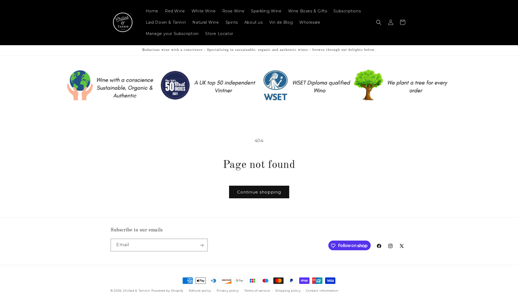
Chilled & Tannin (136, 291)
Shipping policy (288, 290)
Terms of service (257, 290)
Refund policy (200, 290)
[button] (379, 22)
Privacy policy (228, 290)
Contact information (322, 290)
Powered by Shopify (167, 291)
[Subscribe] (201, 245)
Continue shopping (259, 192)
